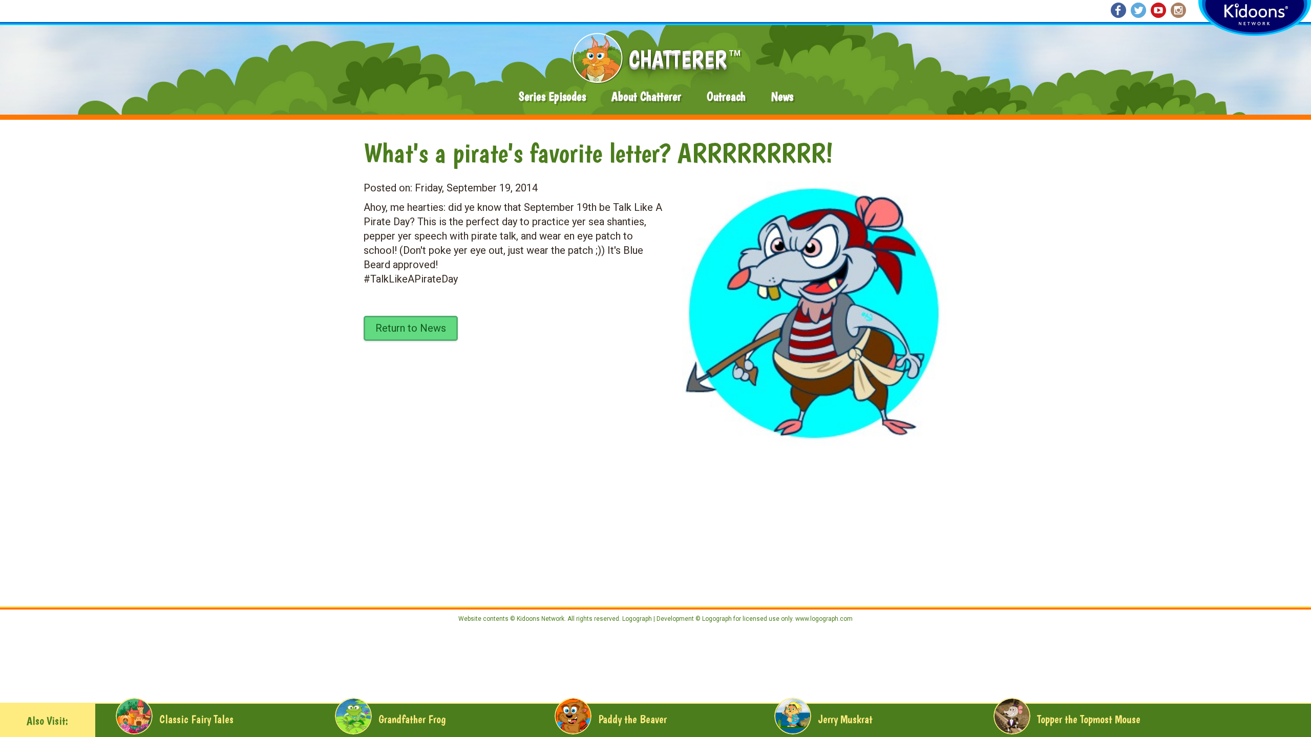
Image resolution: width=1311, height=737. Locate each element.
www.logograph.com (823, 618)
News (782, 96)
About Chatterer (646, 96)
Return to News (410, 328)
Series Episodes (552, 96)
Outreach (726, 96)
